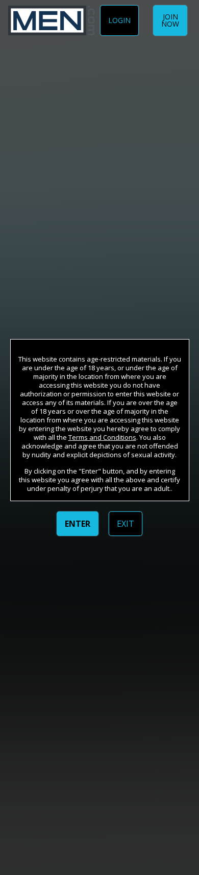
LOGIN (119, 20)
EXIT (125, 523)
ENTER (77, 523)
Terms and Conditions (102, 437)
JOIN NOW (170, 20)
